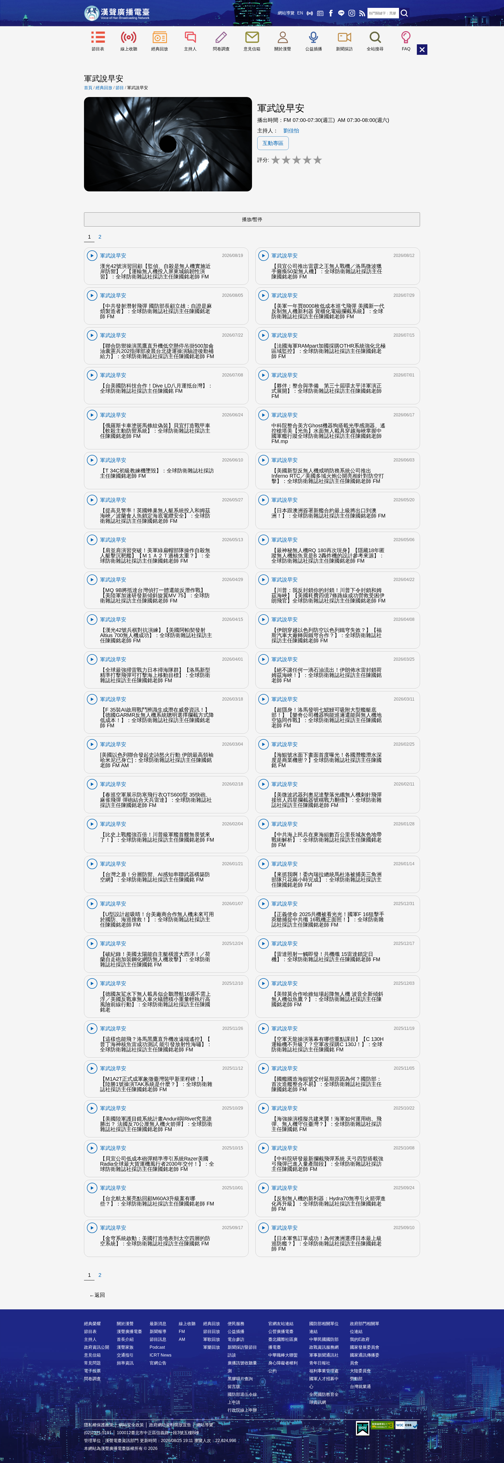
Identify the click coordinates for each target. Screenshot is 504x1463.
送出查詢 (404, 13)
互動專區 (273, 143)
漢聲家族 (125, 1347)
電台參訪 (236, 1339)
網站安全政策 (131, 1425)
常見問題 (92, 1363)
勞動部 (356, 1378)
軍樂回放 (211, 1347)
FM (182, 1331)
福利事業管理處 (324, 1371)
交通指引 (125, 1355)
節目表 (98, 49)
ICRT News (160, 1355)
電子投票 (92, 1371)
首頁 (88, 87)
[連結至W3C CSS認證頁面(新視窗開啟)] (406, 1425)
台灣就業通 (360, 1386)
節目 (120, 87)
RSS (362, 13)
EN (300, 13)
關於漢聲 (282, 49)
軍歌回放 (211, 1339)
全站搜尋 (375, 49)
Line (341, 13)
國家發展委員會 (364, 1347)
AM (182, 1339)
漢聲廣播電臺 (117, 13)
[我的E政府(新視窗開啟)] (363, 1428)
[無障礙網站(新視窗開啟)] (382, 1425)
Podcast (157, 1347)
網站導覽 (286, 13)
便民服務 (236, 1323)
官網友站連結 (280, 1323)
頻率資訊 (125, 1363)
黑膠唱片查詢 (240, 1378)
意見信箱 (252, 49)
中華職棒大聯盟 (283, 1355)
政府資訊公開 (96, 1347)
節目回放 (211, 1331)
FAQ (406, 49)
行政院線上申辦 (242, 1410)
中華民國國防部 (324, 1339)
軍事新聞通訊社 (324, 1355)
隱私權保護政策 (98, 1425)
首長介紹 (125, 1339)
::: (252, 1313)
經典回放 (320, 13)
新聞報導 (158, 1331)
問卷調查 (221, 49)
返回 (99, 1295)
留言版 (234, 1386)
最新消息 (158, 1323)
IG (351, 13)
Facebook (331, 13)
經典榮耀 (92, 1323)
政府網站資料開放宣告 (170, 1425)
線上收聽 (309, 13)
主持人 (190, 49)
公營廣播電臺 (280, 1331)
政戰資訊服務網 (324, 1347)
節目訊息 (158, 1339)
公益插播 (313, 49)
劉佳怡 (291, 130)
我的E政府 (360, 1339)
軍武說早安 (137, 87)
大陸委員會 (360, 1371)
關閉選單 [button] (422, 49)
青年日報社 (319, 1363)
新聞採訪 (344, 49)
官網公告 (158, 1363)
